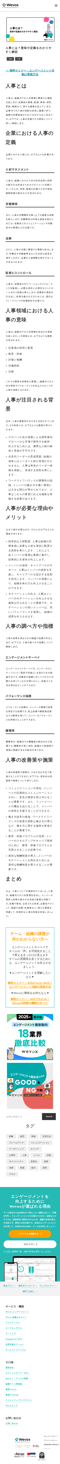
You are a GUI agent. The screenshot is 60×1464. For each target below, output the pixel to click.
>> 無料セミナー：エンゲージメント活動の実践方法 (30, 72)
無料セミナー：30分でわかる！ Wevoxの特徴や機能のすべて (30, 1001)
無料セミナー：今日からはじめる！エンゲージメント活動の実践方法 (30, 984)
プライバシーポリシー (51, 1440)
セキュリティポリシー (51, 1436)
